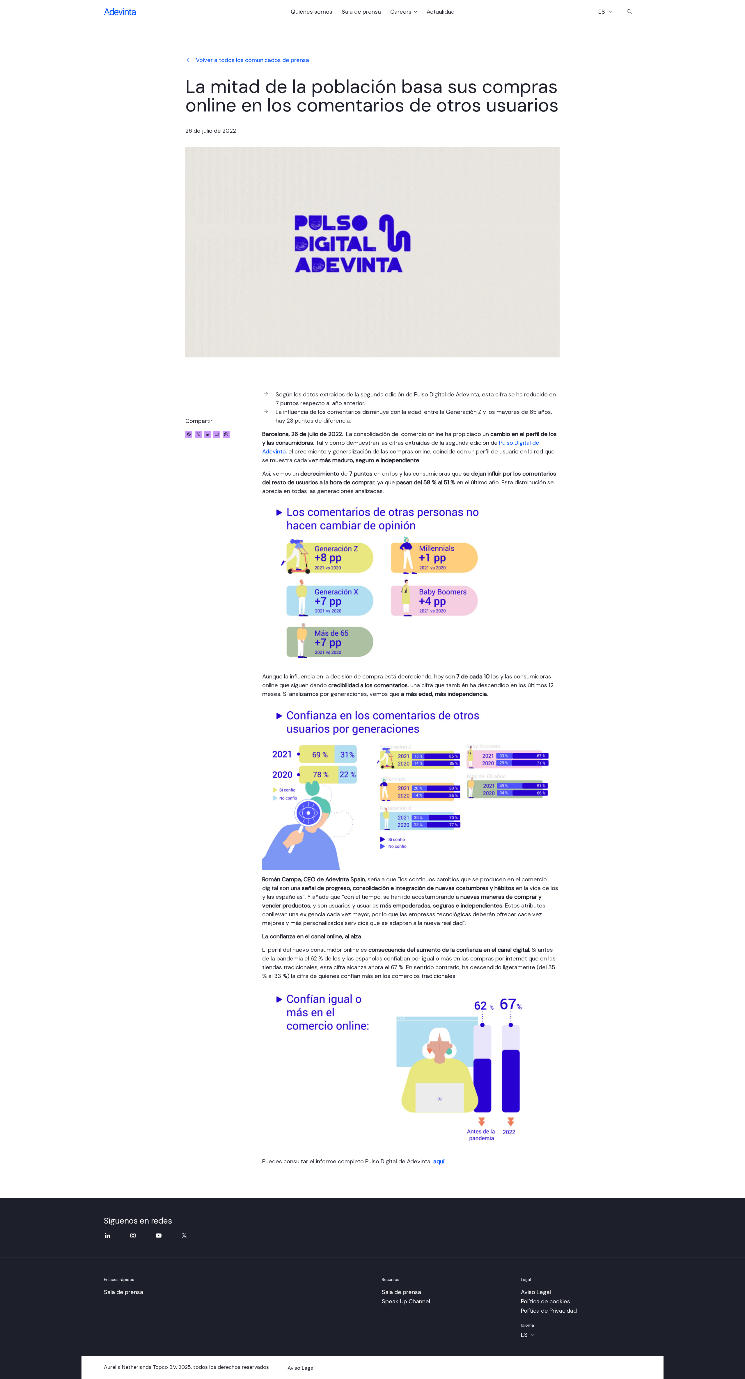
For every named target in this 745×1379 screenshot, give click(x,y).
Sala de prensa (361, 11)
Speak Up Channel (406, 1301)
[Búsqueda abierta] (629, 11)
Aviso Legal (536, 1292)
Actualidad (441, 11)
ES (608, 12)
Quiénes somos (311, 11)
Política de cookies (545, 1301)
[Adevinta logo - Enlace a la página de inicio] (120, 11)
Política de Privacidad (549, 1310)
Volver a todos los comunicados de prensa (252, 60)
